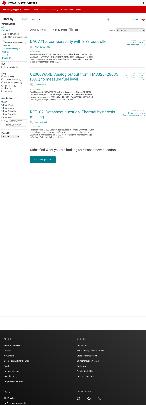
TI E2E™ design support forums (90, 350)
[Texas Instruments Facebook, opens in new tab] (89, 399)
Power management (136, 113)
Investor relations (11, 371)
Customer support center (88, 361)
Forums (27, 9)
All (2, 27)
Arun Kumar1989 (42, 47)
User (143, 3)
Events (7, 366)
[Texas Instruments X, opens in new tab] (99, 399)
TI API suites (9, 398)
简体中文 (79, 9)
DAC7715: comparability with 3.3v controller (69, 41)
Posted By (5, 133)
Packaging (81, 366)
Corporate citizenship (13, 381)
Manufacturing (10, 376)
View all (6, 45)
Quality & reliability (85, 371)
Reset (24, 19)
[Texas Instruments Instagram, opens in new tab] (78, 399)
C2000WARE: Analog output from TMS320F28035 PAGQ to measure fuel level (74, 77)
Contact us (82, 345)
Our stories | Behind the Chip (16, 361)
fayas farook (40, 85)
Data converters (138, 42)
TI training (54, 9)
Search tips (137, 19)
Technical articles (40, 9)
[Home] (21, 3)
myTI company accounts (15, 403)
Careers (7, 350)
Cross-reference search (87, 356)
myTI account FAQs (85, 376)
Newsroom (9, 356)
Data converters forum (135, 45)
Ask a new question (42, 159)
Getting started (67, 9)
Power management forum (134, 115)
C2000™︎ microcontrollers (135, 75)
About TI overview (12, 345)
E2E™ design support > (12, 9)
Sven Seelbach (41, 122)
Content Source (8, 24)
